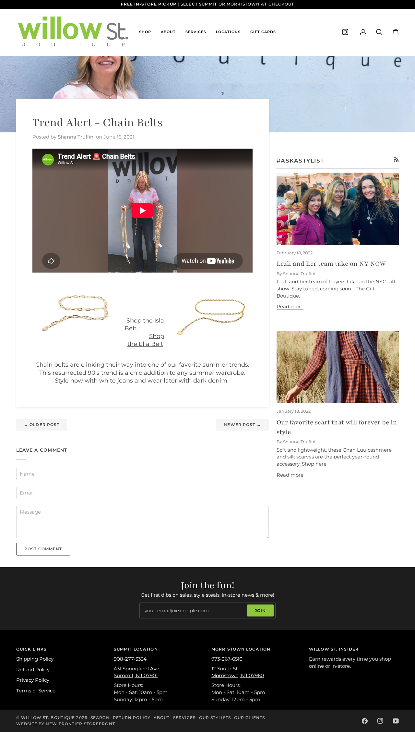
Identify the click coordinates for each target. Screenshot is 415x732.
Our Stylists (215, 717)
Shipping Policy (34, 659)
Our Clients (249, 717)
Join (260, 610)
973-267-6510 (227, 659)
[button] (145, 32)
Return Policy (131, 717)
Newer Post (242, 424)
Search (100, 717)
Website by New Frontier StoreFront (65, 723)
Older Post (41, 424)
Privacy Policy (32, 680)
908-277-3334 (130, 659)
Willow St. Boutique (48, 717)
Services (184, 717)
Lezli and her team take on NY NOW (331, 264)
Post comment (43, 548)
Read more (290, 307)
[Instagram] (345, 32)
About (162, 717)
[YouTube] (396, 721)
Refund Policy (33, 670)
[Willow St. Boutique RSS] (396, 159)
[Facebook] (365, 721)
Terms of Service (35, 691)
